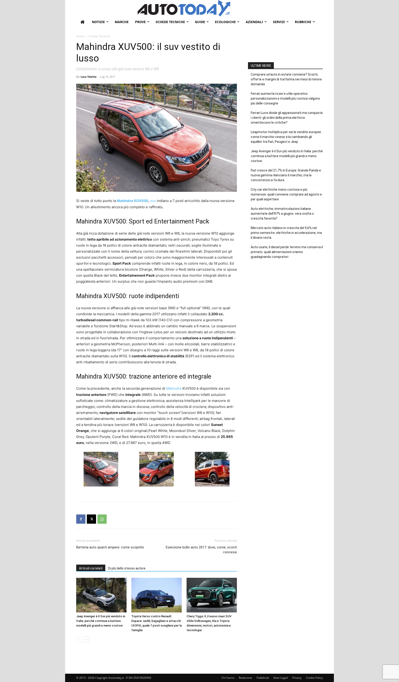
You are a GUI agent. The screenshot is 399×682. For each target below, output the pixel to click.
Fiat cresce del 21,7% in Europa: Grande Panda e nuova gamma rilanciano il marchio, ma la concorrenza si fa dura (286, 175)
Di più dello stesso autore (126, 568)
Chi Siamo (227, 678)
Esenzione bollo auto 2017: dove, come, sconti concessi (201, 549)
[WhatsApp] (102, 519)
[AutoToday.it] (230, 8)
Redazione (245, 678)
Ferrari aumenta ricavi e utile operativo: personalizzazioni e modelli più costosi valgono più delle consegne (285, 98)
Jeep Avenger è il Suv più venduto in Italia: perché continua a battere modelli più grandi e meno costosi (100, 621)
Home (80, 36)
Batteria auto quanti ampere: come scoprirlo (110, 547)
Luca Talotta (89, 76)
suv (153, 201)
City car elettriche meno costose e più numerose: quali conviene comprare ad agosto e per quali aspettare (286, 194)
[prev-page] (79, 639)
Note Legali (280, 678)
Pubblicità (263, 678)
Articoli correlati (91, 568)
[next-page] (86, 639)
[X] (91, 519)
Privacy (297, 678)
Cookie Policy (314, 678)
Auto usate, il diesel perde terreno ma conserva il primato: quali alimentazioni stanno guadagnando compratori (287, 252)
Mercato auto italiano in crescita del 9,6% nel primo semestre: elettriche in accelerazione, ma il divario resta (286, 232)
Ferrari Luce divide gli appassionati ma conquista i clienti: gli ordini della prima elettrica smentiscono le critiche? (287, 117)
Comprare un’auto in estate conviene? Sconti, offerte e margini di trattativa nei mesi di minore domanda (286, 79)
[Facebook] (80, 519)
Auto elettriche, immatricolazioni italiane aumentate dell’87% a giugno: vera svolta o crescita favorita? (282, 213)
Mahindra (173, 388)
